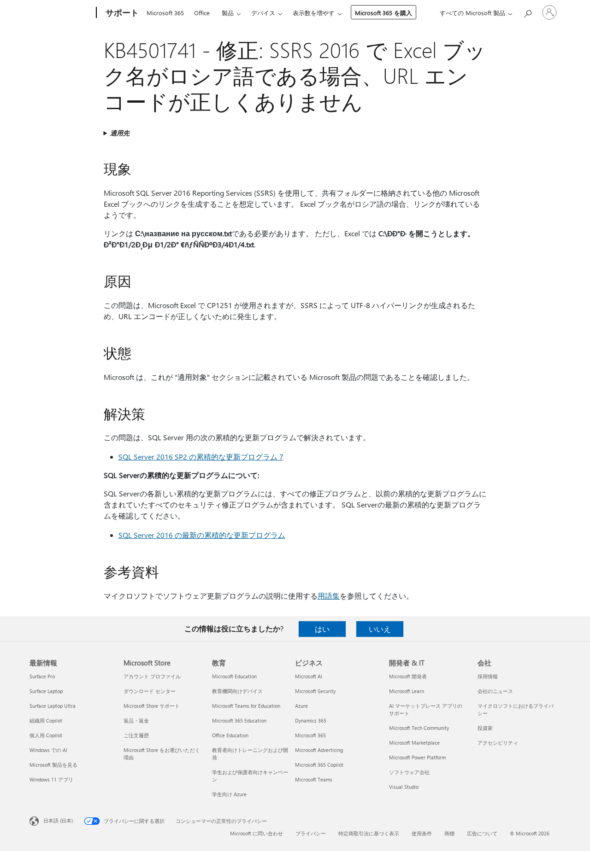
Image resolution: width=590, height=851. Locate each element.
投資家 (485, 727)
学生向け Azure (229, 794)
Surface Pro (42, 676)
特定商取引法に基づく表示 (368, 833)
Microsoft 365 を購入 (383, 13)
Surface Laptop (46, 691)
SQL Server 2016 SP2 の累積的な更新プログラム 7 (200, 456)
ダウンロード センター (150, 691)
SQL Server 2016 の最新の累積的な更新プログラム (201, 535)
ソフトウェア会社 (409, 772)
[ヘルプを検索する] (527, 11)
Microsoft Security (315, 691)
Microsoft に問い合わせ (256, 833)
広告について (482, 833)
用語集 (329, 595)
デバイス (263, 13)
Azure (301, 705)
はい (322, 629)
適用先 (120, 132)
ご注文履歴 (136, 735)
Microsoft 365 (165, 13)
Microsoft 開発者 (408, 676)
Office (202, 13)
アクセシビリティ (498, 742)
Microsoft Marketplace (414, 742)
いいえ (380, 629)
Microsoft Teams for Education (246, 705)
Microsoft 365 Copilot (319, 764)
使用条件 (422, 833)
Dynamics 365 (310, 720)
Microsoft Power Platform (417, 757)
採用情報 (488, 676)
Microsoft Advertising (319, 749)
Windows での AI (48, 749)
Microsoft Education (234, 676)
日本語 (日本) (58, 820)
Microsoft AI (308, 676)
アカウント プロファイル (152, 676)
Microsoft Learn (406, 691)
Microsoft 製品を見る (53, 764)
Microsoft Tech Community (419, 727)
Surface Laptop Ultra (53, 705)
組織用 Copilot (46, 720)
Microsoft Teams (313, 779)
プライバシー (310, 833)
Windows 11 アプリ (51, 779)
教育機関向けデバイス (237, 691)
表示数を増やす (314, 13)
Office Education (230, 735)
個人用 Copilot (46, 735)
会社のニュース (495, 691)
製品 (228, 13)
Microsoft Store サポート (152, 705)
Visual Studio (404, 786)
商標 (449, 833)
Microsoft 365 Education (239, 720)
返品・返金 (136, 720)
